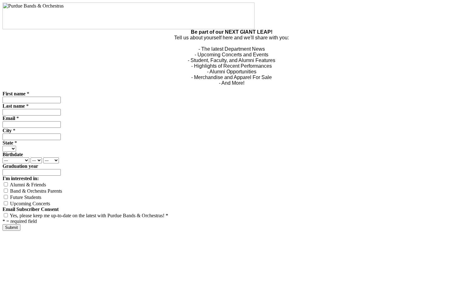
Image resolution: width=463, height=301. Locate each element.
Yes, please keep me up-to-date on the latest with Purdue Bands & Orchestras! (88, 215)
